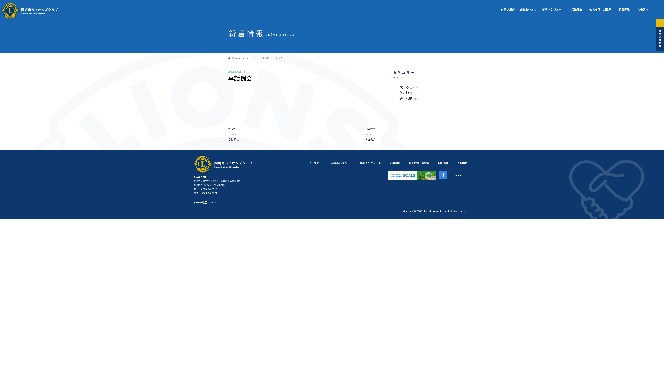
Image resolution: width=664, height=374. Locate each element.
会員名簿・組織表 (600, 9)
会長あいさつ (528, 9)
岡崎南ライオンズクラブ (243, 58)
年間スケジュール (553, 9)
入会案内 (643, 9)
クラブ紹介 (508, 9)
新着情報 (624, 9)
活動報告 (577, 9)
